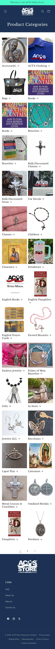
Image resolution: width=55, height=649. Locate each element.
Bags (5, 98)
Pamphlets (8, 539)
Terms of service (42, 639)
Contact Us (10, 607)
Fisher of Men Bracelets (37, 372)
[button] (5, 11)
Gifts (5, 406)
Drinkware (34, 267)
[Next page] (35, 551)
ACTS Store (16, 635)
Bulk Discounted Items (12, 200)
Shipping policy (28, 639)
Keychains (34, 438)
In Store (33, 406)
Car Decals (34, 199)
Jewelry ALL (9, 438)
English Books (11, 299)
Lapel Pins (8, 471)
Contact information (28, 643)
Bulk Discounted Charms (38, 165)
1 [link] (20, 551)
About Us (9, 595)
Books (32, 98)
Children (33, 234)
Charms (7, 234)
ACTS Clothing (37, 65)
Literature (34, 471)
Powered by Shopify (29, 635)
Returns (8, 601)
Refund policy (14, 639)
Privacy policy (44, 635)
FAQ (7, 589)
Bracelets (33, 131)
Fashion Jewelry (12, 370)
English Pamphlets (39, 299)
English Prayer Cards (11, 337)
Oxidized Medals (38, 503)
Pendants (33, 539)
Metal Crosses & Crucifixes (12, 505)
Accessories (9, 65)
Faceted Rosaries (38, 335)
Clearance (8, 267)
